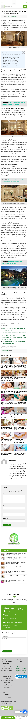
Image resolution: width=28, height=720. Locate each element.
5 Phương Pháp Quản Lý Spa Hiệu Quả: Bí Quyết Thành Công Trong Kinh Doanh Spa (16, 558)
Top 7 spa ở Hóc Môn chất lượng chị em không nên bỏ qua (16, 576)
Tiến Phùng (14, 16)
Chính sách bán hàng (21, 670)
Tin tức (10, 350)
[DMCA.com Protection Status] (7, 707)
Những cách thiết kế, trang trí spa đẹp (11, 57)
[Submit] (25, 6)
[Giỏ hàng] (26, 2)
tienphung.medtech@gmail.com (15, 622)
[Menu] (2, 2)
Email (4, 512)
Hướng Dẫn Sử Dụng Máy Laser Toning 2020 (13, 335)
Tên (4, 505)
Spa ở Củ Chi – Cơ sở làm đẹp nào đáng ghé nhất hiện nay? (15, 572)
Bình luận (5, 494)
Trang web (5, 518)
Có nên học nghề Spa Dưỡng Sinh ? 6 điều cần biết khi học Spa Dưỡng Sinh (16, 563)
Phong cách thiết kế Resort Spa (11, 63)
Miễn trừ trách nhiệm (21, 672)
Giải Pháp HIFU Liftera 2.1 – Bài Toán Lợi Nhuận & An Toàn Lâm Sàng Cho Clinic (16, 554)
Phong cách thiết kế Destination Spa (12, 61)
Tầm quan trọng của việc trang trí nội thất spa (12, 55)
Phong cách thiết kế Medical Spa (11, 60)
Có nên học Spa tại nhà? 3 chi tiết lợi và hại (15, 566)
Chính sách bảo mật (21, 665)
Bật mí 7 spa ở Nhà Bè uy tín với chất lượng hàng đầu (15, 581)
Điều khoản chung (21, 666)
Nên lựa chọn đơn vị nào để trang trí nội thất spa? (11, 65)
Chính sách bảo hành (21, 668)
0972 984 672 (13, 619)
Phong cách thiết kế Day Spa (10, 58)
